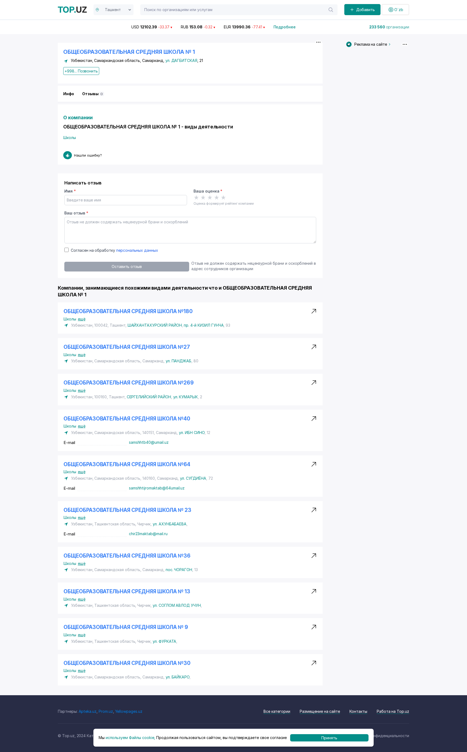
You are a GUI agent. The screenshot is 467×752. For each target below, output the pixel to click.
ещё (81, 319)
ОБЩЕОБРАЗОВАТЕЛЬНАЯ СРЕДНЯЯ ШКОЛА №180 (128, 311)
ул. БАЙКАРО (177, 677)
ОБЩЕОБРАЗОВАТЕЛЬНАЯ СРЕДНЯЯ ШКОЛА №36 (127, 556)
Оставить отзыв (127, 266)
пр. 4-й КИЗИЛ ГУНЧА (204, 325)
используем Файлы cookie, (130, 737)
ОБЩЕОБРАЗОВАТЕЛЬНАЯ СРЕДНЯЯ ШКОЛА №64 (127, 464)
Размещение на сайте (320, 711)
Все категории (276, 711)
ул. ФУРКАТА (164, 641)
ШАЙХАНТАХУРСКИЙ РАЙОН (155, 325)
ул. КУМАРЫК (185, 397)
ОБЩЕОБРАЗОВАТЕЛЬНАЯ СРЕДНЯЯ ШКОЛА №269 (129, 383)
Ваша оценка (208, 191)
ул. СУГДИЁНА (193, 478)
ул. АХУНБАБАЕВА (169, 524)
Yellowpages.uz (128, 711)
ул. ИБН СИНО (191, 432)
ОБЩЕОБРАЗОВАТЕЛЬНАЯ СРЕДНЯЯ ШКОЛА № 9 (126, 627)
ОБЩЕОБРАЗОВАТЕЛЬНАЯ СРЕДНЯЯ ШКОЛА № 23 (127, 510)
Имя (70, 191)
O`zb (398, 9)
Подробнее (284, 27)
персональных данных (137, 250)
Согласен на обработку (114, 250)
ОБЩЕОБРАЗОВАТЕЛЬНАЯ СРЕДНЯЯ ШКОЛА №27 (127, 347)
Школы (69, 137)
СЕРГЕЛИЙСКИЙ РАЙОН (149, 397)
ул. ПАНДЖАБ (178, 361)
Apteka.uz (88, 711)
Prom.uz (106, 711)
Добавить (365, 9)
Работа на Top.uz (393, 711)
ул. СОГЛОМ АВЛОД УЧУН (177, 605)
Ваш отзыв (76, 213)
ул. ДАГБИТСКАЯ (181, 60)
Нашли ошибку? (88, 155)
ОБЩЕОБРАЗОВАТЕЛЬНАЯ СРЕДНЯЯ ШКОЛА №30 (127, 663)
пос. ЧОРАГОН (179, 569)
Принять (329, 737)
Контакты (358, 711)
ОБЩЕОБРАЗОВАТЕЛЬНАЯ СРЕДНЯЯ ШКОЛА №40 (127, 419)
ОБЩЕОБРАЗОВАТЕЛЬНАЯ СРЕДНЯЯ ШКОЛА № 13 (127, 591)
